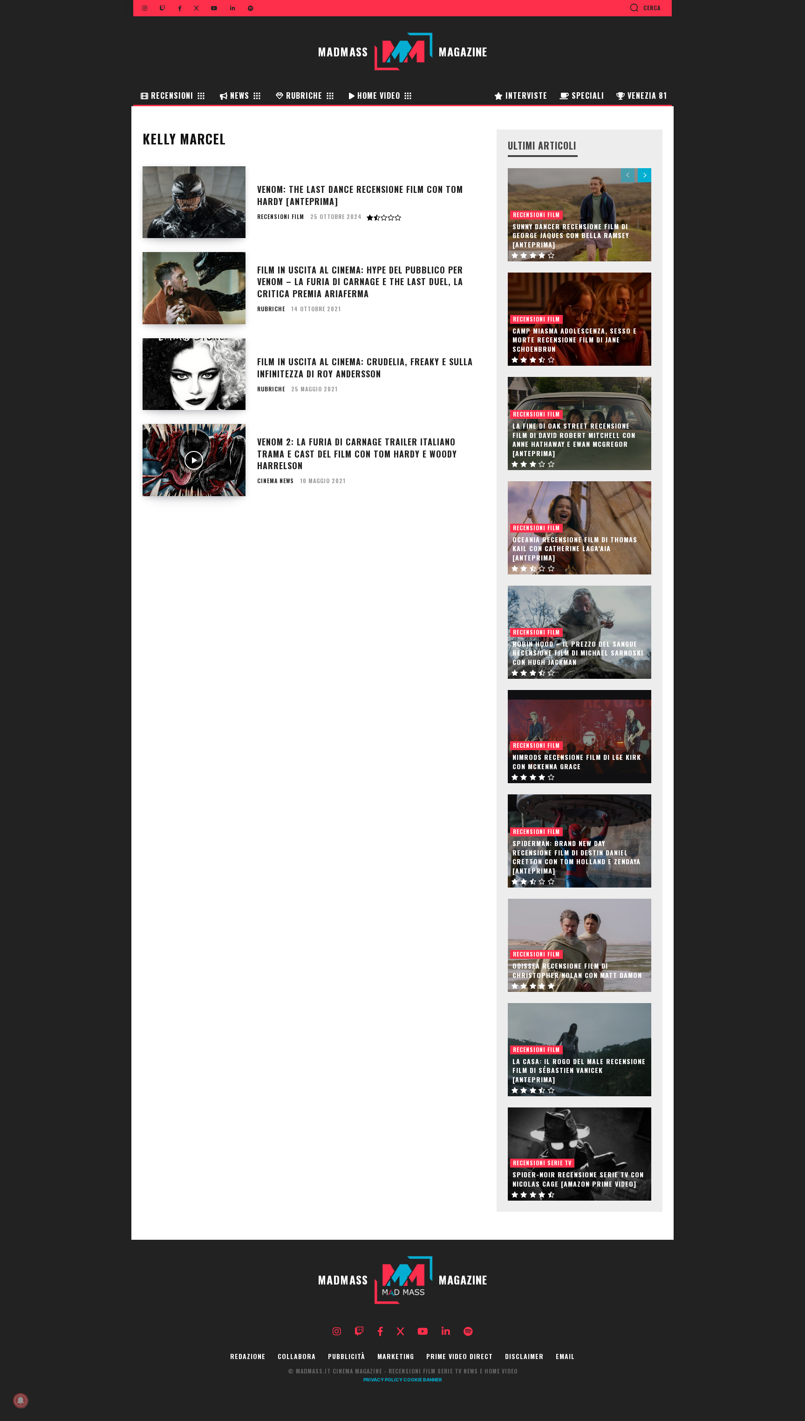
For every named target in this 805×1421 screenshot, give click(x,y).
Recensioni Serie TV (542, 1163)
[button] (645, 7)
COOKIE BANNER (422, 1379)
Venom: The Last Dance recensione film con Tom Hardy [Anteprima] (360, 195)
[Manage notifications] (20, 1400)
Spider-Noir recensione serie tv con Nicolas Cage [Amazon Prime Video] (578, 1179)
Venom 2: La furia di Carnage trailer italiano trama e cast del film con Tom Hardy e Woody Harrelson (357, 453)
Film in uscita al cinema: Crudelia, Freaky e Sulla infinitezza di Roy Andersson (365, 367)
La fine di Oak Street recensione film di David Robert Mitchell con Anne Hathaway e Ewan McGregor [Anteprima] (573, 439)
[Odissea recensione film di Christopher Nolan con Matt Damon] (579, 945)
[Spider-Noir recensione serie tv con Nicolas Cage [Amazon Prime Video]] (579, 1154)
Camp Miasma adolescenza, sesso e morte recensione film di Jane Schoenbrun (574, 340)
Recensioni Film (280, 216)
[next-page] (644, 175)
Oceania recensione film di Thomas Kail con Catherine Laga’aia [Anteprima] (574, 548)
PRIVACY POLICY (382, 1379)
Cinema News (275, 481)
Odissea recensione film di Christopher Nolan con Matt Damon (577, 970)
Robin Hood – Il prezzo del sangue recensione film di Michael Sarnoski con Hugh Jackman (577, 653)
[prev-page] (627, 175)
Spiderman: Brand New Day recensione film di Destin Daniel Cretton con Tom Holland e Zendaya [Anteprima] (576, 856)
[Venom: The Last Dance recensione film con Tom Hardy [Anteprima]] (194, 202)
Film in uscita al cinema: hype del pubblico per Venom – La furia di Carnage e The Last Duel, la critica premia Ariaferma (360, 281)
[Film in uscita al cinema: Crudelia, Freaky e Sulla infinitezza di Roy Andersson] (194, 374)
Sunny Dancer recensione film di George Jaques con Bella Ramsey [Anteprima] (570, 235)
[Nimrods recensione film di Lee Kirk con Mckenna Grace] (579, 736)
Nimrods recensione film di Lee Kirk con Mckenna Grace (576, 761)
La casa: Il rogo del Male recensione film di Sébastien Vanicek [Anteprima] (579, 1070)
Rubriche (271, 309)
